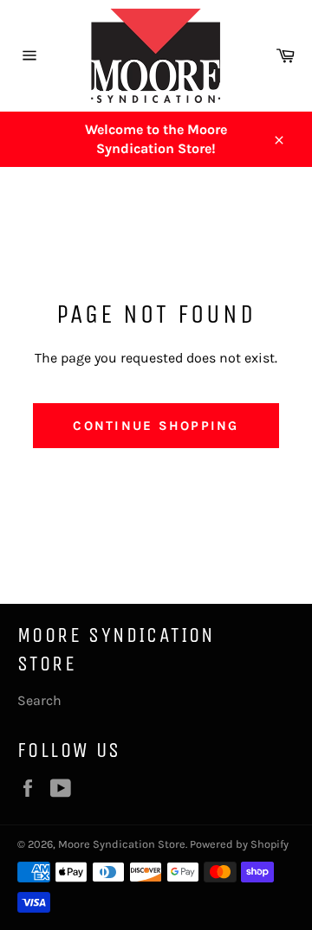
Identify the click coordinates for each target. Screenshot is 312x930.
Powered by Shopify (239, 843)
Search (39, 700)
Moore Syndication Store (121, 843)
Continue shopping (155, 425)
